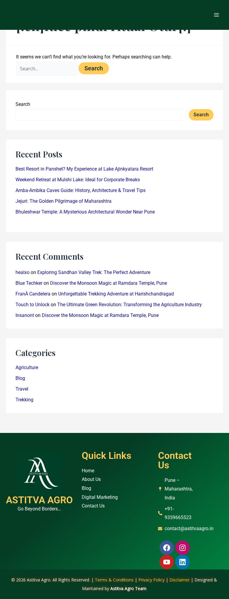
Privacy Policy (151, 580)
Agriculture (27, 367)
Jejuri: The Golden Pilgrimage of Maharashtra (64, 201)
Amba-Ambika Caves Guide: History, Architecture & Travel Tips (81, 190)
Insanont (25, 315)
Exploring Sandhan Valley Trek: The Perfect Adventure (93, 272)
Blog (20, 378)
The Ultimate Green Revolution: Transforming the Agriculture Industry (129, 304)
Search (23, 104)
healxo (23, 272)
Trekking (24, 400)
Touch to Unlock (32, 304)
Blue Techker (29, 283)
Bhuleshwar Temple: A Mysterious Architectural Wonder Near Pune (85, 212)
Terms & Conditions (114, 580)
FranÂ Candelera (33, 294)
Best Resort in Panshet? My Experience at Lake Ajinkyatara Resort (84, 169)
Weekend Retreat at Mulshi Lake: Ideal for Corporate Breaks (78, 179)
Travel (22, 389)
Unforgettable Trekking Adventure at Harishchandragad (116, 294)
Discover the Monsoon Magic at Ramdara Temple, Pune (108, 283)
